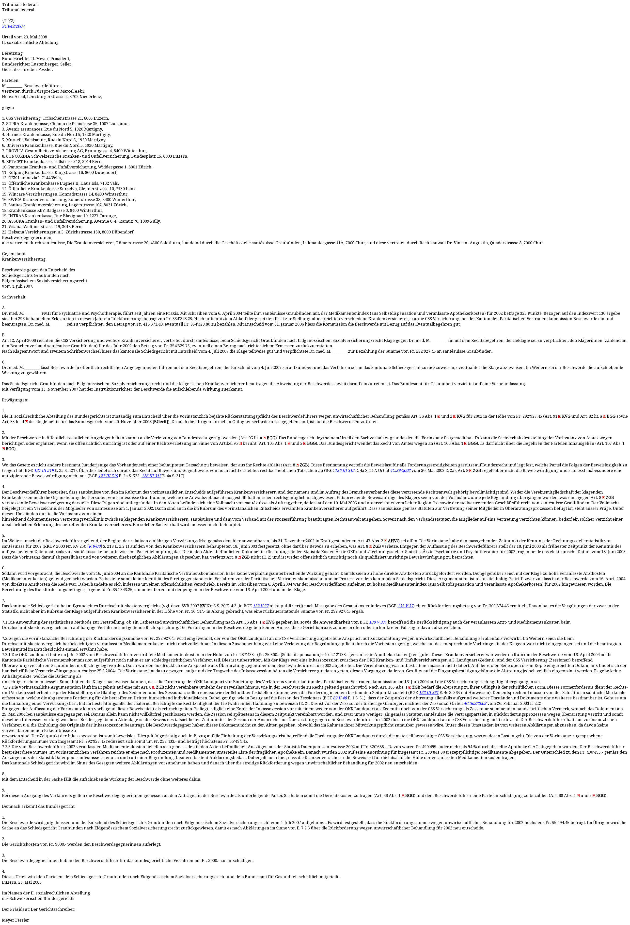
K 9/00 (94, 546)
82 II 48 (340, 698)
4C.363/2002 (475, 703)
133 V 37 (260, 606)
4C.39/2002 (400, 470)
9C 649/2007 (13, 26)
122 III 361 (429, 692)
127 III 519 (44, 470)
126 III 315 (344, 470)
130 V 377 (378, 622)
